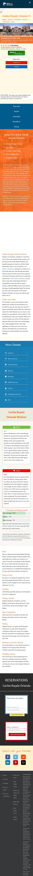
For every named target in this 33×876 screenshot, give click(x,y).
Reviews (25, 19)
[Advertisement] (16, 82)
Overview (16, 106)
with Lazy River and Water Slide (16, 794)
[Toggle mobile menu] (30, 2)
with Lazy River (16, 776)
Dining (16, 127)
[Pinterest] (16, 763)
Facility (10, 388)
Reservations (6, 22)
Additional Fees (12, 382)
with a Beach (15, 818)
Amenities (16, 116)
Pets (9, 400)
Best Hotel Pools (15, 810)
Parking (10, 371)
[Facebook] (8, 757)
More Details (17, 19)
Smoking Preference (14, 394)
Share (12, 22)
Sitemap (5, 783)
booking (11, 585)
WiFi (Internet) (12, 359)
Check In (10, 353)
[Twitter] (16, 757)
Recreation (16, 121)
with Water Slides (15, 784)
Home (5, 775)
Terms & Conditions (6, 795)
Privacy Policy (5, 788)
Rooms (16, 111)
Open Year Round (16, 803)
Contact (5, 779)
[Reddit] (24, 757)
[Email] (24, 763)
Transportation (12, 365)
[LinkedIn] (8, 763)
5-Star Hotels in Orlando (17, 278)
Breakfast (10, 377)
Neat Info (10, 19)
